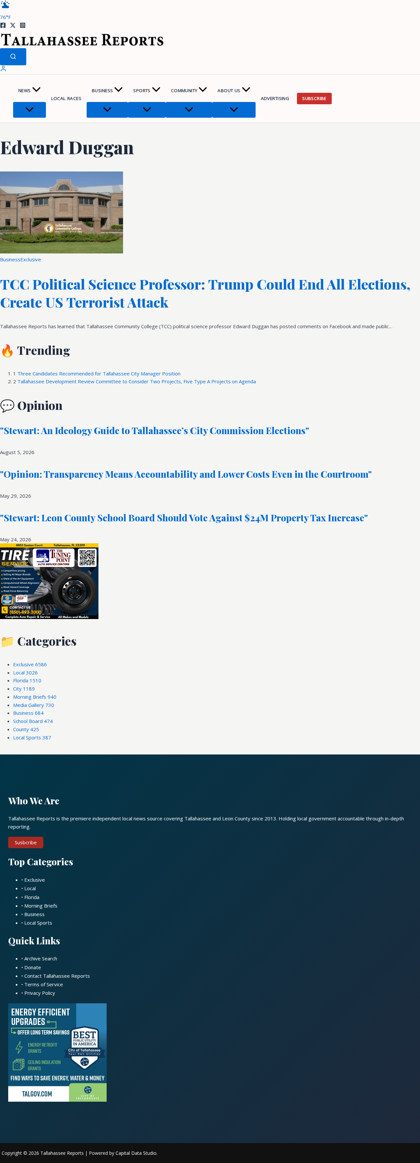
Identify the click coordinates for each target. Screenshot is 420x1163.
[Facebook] (3, 26)
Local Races (66, 98)
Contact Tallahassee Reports (57, 976)
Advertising (275, 98)
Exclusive (30, 259)
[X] (13, 26)
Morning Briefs (34, 696)
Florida (27, 680)
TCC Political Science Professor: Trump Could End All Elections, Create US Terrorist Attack (205, 293)
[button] (36, 90)
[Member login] (3, 70)
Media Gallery (33, 705)
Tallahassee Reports (62, 1153)
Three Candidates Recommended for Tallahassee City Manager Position (98, 373)
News (24, 90)
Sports (141, 90)
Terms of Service (43, 984)
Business (102, 90)
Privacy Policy (39, 993)
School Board (33, 721)
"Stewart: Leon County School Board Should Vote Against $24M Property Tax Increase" (184, 517)
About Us (229, 90)
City (24, 688)
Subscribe (314, 98)
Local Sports (32, 737)
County (26, 729)
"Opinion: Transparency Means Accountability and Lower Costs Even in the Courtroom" (186, 474)
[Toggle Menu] (29, 110)
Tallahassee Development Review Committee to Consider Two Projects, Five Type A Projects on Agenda (136, 381)
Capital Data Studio (136, 1153)
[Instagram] (23, 26)
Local (25, 672)
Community (184, 90)
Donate (32, 967)
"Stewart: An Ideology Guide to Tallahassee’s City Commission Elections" (154, 430)
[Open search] (13, 56)
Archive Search (40, 958)
